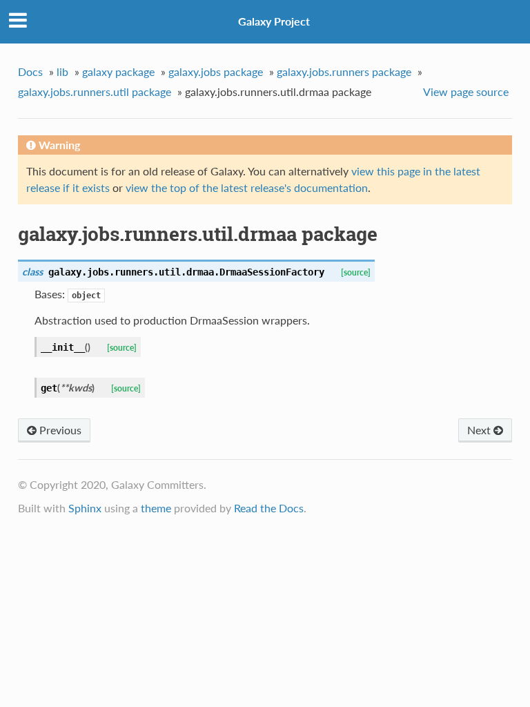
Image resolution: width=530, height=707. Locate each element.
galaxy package (118, 71)
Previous (59, 429)
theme (156, 507)
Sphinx (84, 507)
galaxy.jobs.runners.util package (94, 91)
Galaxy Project (274, 21)
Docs (30, 71)
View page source (466, 91)
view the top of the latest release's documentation (247, 187)
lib (62, 71)
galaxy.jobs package (215, 71)
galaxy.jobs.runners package (344, 71)
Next (480, 429)
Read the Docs (269, 507)
